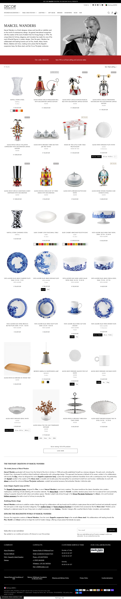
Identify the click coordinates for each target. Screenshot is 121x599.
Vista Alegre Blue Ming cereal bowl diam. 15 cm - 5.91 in (103, 279)
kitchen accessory (10, 496)
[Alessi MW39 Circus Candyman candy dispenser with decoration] (17, 175)
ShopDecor (17, 591)
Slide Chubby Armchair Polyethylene (75, 232)
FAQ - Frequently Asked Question (13, 557)
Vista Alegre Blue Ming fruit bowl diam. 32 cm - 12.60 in (104, 233)
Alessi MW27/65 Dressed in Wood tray (17, 378)
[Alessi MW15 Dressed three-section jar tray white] (46, 129)
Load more (60, 451)
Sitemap (6, 560)
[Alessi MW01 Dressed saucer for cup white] (75, 355)
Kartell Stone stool (17, 100)
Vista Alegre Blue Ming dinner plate (103, 324)
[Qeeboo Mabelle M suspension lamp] (46, 355)
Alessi (6, 481)
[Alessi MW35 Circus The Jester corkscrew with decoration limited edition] (17, 129)
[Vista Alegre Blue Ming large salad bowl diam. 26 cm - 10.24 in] (75, 262)
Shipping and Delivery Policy (60, 578)
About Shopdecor (9, 550)
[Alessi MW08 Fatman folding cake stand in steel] (103, 175)
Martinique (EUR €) (11, 588)
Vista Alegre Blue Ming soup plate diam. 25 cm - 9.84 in (46, 325)
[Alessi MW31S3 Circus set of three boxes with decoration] (46, 175)
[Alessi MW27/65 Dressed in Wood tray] (17, 358)
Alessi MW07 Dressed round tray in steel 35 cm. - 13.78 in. (103, 419)
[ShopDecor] (10, 7)
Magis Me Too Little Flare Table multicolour (75, 146)
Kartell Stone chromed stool (17, 232)
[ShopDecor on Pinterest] (98, 5)
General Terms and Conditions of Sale (13, 578)
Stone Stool (54, 492)
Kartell (9, 479)
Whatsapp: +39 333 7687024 (42, 563)
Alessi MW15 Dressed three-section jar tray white (46, 146)
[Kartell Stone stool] (17, 84)
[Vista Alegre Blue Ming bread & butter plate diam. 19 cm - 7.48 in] (17, 308)
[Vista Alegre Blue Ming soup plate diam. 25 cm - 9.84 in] (46, 308)
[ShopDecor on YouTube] (102, 5)
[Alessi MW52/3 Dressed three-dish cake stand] (75, 402)
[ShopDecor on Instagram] (95, 5)
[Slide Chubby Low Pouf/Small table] (46, 217)
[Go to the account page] (112, 12)
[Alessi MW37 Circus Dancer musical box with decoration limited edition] (75, 84)
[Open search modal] (108, 12)
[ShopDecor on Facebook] (93, 5)
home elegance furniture (62, 507)
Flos (15, 476)
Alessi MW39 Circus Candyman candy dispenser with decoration (17, 192)
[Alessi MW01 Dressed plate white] (103, 129)
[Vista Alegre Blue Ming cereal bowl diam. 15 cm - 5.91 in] (103, 262)
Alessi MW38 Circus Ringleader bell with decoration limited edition (46, 100)
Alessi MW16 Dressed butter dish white (75, 192)
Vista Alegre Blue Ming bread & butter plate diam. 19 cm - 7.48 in (17, 325)
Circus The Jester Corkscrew (83, 494)
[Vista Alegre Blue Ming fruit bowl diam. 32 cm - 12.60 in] (103, 217)
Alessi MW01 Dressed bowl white (17, 418)
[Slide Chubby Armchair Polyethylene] (75, 217)
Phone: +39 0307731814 (40, 557)
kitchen (58, 509)
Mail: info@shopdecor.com (41, 567)
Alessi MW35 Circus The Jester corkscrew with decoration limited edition (17, 146)
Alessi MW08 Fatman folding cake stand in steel (104, 192)
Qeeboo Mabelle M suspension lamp (46, 371)
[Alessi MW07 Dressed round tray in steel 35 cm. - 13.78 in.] (103, 402)
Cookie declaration (107, 578)
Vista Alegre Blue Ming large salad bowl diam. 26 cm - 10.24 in (75, 279)
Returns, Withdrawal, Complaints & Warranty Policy (37, 578)
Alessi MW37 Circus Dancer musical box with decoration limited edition (75, 100)
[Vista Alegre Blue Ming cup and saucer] (75, 308)
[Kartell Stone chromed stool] (17, 217)
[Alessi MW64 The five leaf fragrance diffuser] (46, 406)
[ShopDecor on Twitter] (100, 5)
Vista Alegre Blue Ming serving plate (46, 278)
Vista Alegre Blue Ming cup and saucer (75, 325)
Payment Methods (9, 554)
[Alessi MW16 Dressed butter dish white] (75, 175)
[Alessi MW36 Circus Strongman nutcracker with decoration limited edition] (103, 84)
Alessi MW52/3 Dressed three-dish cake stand (75, 419)
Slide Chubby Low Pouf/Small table (46, 232)
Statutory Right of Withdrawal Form (43, 550)
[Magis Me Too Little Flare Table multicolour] (75, 129)
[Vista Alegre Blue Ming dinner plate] (103, 308)
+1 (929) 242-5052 (38, 560)
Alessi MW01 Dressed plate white (103, 145)
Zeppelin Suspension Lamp (16, 489)
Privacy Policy (84, 578)
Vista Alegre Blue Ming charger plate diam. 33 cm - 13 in (17, 279)
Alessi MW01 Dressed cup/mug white (103, 371)
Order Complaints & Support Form (43, 554)
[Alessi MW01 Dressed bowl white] (17, 402)
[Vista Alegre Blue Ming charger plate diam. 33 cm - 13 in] (17, 262)
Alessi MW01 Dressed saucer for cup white (75, 372)
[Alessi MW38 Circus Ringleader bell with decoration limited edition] (46, 84)
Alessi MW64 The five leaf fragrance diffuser (46, 426)
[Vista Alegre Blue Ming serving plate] (46, 262)
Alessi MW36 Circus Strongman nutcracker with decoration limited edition (104, 101)
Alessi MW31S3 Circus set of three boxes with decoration (46, 192)
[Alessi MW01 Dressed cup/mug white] (103, 355)
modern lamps (46, 507)
